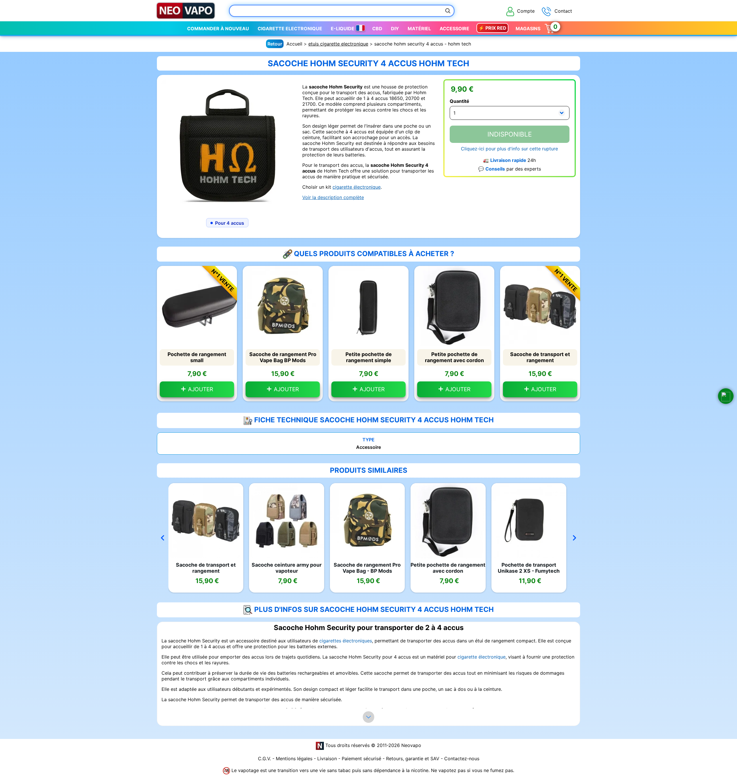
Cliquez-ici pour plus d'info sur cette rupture (509, 149)
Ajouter (200, 389)
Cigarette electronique (290, 28)
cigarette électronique (357, 187)
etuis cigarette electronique (338, 44)
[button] (725, 396)
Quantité (459, 101)
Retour (274, 44)
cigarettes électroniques (345, 641)
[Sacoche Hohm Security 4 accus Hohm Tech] (227, 145)
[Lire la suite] (368, 717)
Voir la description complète (333, 197)
